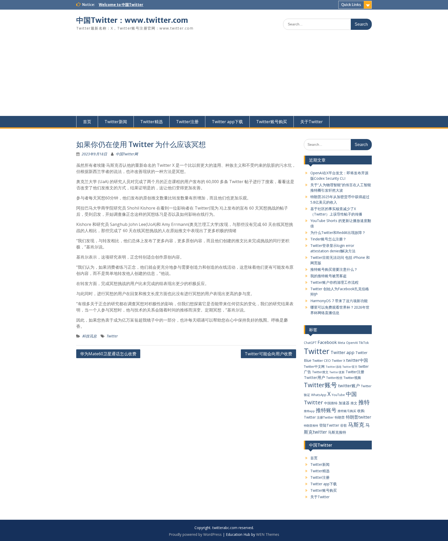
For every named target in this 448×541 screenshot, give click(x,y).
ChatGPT (310, 343)
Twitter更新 (337, 372)
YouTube (338, 395)
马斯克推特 (337, 432)
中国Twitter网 (127, 153)
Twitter (112, 336)
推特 (364, 402)
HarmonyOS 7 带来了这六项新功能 (339, 300)
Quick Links (351, 4)
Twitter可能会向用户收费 (268, 354)
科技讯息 (89, 336)
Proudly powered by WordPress (195, 534)
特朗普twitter (358, 417)
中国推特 (331, 403)
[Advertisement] (224, 77)
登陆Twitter (329, 425)
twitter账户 (349, 386)
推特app (309, 411)
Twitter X (338, 360)
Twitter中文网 (314, 366)
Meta (341, 343)
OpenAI (352, 342)
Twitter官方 (350, 367)
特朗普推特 (311, 425)
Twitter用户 (314, 377)
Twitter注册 (187, 121)
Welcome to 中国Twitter (121, 4)
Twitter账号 (320, 385)
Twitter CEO (321, 360)
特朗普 (340, 417)
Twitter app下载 (227, 121)
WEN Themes (267, 534)
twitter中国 (357, 360)
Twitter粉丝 (334, 378)
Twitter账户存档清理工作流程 (334, 282)
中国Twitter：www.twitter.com (132, 20)
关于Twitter (311, 121)
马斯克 (356, 424)
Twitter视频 (352, 377)
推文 (354, 403)
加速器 (344, 402)
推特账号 (326, 410)
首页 (87, 121)
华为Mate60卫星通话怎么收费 (108, 354)
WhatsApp (318, 395)
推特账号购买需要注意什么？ (334, 269)
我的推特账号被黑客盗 (328, 275)
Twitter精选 (151, 121)
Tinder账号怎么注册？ (328, 239)
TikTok (364, 342)
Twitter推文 (320, 372)
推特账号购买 (347, 411)
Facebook (327, 342)
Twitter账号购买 (271, 121)
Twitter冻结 (333, 367)
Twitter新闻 (115, 121)
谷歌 (343, 425)
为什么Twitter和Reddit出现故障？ (338, 232)
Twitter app (342, 352)
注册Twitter (325, 417)
